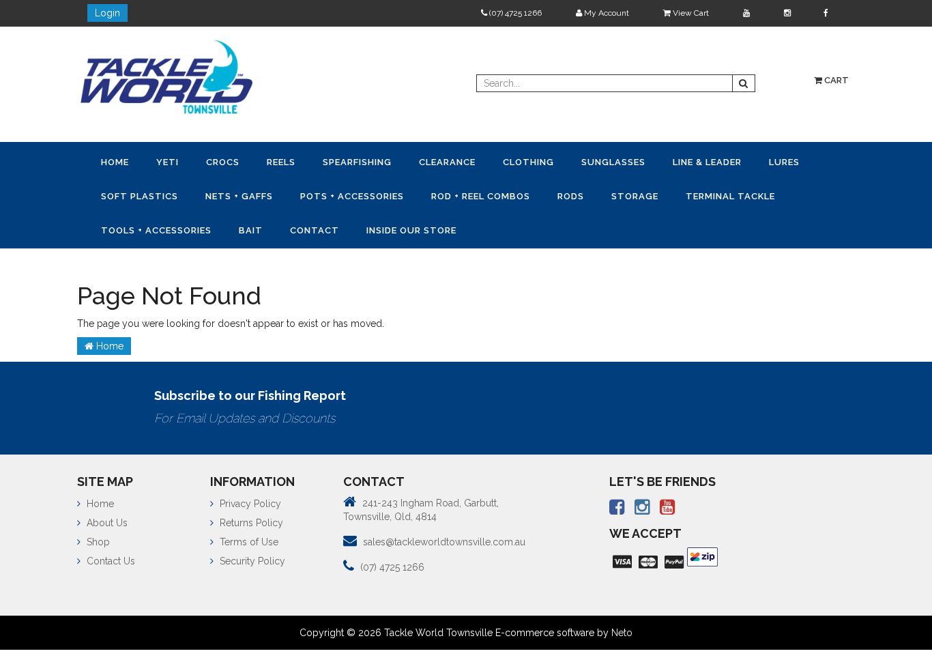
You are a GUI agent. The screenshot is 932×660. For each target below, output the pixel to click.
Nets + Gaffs (311, 194)
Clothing (563, 161)
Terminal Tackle (148, 227)
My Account (605, 13)
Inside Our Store (553, 227)
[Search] (743, 83)
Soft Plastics (205, 194)
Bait (381, 227)
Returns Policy (250, 518)
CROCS (236, 161)
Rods (658, 194)
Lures (119, 194)
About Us (106, 518)
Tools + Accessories (281, 227)
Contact (450, 227)
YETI (175, 161)
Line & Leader (753, 161)
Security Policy (251, 556)
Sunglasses (654, 161)
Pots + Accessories (429, 194)
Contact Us (109, 556)
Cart (835, 80)
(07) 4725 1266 (514, 13)
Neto (621, 628)
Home (118, 161)
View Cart (690, 13)
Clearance (477, 161)
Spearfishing (381, 161)
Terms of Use (247, 537)
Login (107, 13)
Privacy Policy (249, 499)
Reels (300, 161)
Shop (97, 537)
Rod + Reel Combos (563, 194)
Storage (728, 194)
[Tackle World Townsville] (166, 76)
